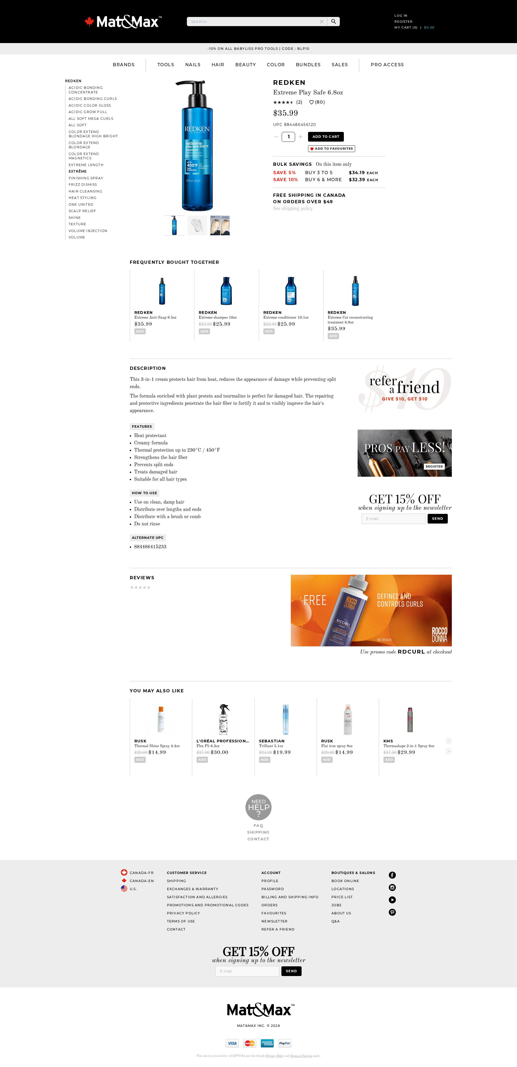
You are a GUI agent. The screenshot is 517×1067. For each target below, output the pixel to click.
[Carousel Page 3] (220, 225)
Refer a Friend (278, 929)
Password (272, 889)
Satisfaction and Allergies (197, 897)
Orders (269, 905)
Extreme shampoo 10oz (218, 318)
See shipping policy (293, 208)
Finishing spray (86, 178)
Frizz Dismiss (83, 184)
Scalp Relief (82, 211)
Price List (342, 897)
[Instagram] (392, 887)
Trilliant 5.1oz (271, 746)
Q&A (335, 921)
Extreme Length (86, 165)
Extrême (78, 171)
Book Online (345, 881)
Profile (269, 881)
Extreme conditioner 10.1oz (286, 318)
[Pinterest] (392, 912)
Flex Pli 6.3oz (208, 746)
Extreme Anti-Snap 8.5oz (155, 318)
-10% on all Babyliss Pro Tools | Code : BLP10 (259, 49)
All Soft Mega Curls (91, 119)
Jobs (336, 905)
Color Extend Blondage (84, 145)
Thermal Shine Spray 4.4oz (157, 746)
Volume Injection (88, 231)
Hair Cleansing (85, 191)
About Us (341, 913)
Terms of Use (181, 921)
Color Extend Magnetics (84, 156)
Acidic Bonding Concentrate (86, 90)
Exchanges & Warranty (192, 889)
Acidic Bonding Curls (93, 99)
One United (81, 204)
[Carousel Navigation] (446, 746)
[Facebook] (392, 875)
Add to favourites (333, 148)
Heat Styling (82, 198)
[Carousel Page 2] (197, 225)
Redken (73, 81)
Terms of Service (301, 1056)
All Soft (78, 125)
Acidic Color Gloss (90, 105)
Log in (401, 15)
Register (403, 21)
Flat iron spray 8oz (336, 746)
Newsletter (274, 921)
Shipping (258, 832)
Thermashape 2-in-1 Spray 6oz (408, 746)
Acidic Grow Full (88, 112)
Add (140, 331)
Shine (75, 218)
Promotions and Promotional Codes (208, 905)
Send (437, 519)
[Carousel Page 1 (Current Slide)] (174, 225)
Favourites (273, 913)
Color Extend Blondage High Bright (93, 134)
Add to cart (326, 137)
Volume (77, 237)
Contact (258, 839)
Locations (342, 889)
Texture (77, 224)
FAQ (258, 825)
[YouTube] (392, 900)
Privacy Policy (183, 913)
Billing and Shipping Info (290, 897)
